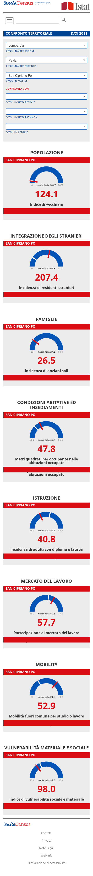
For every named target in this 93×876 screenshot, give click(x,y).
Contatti (46, 833)
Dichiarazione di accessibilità (46, 863)
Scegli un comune (17, 132)
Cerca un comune (17, 81)
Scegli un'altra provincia (21, 117)
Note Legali (46, 848)
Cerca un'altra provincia (21, 65)
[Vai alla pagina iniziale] (27, 2)
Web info (47, 855)
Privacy (46, 840)
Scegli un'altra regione (20, 102)
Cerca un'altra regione (20, 51)
